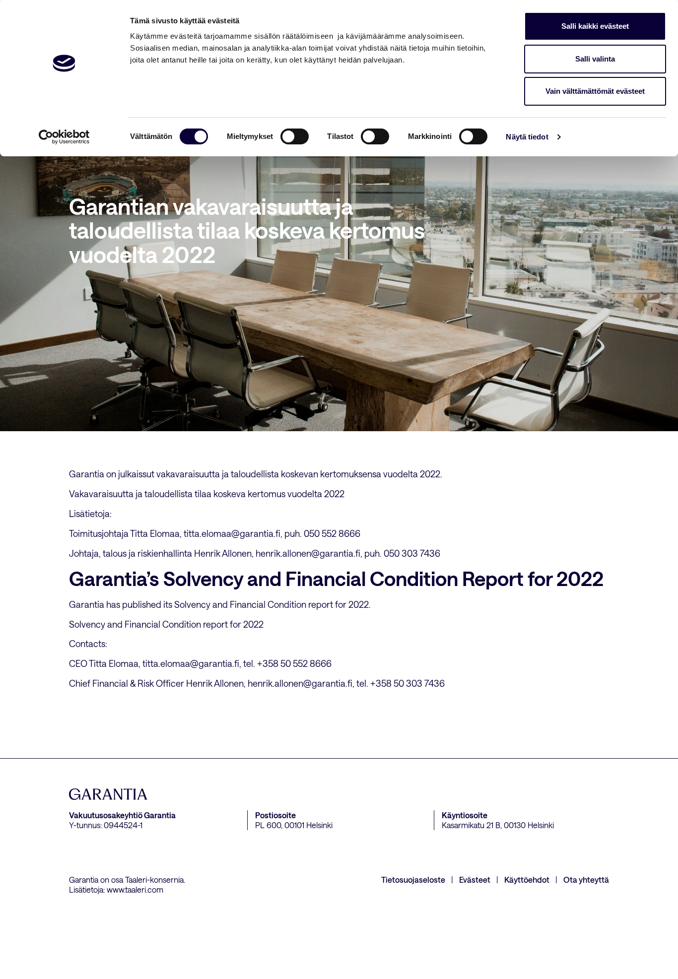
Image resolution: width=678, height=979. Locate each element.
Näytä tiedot (527, 136)
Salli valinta (595, 59)
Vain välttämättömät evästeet (595, 91)
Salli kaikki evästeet (595, 26)
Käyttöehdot (526, 879)
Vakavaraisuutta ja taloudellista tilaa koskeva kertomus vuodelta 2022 (206, 493)
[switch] (294, 136)
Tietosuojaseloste (413, 879)
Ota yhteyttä (586, 879)
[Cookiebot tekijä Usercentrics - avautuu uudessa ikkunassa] (64, 137)
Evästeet (474, 879)
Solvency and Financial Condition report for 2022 (166, 624)
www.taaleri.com (135, 889)
